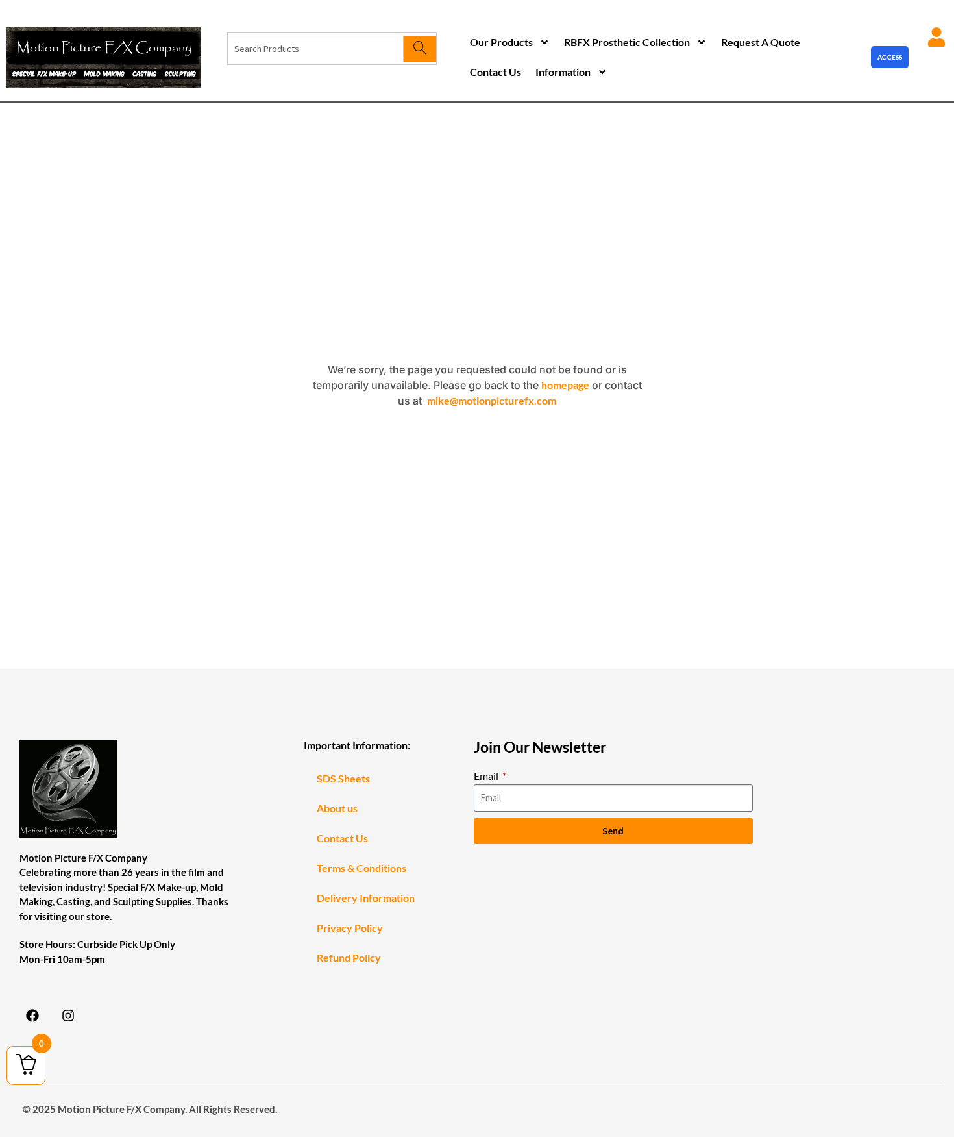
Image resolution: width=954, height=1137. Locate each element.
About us (337, 808)
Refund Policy (349, 957)
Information (563, 72)
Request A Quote (760, 42)
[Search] (419, 49)
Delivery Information (366, 898)
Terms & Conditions (361, 868)
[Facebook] (32, 1016)
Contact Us (495, 72)
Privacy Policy (350, 927)
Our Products (501, 42)
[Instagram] (68, 1016)
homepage (565, 385)
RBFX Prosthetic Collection (627, 42)
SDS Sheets (343, 778)
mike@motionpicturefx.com (491, 400)
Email (487, 775)
